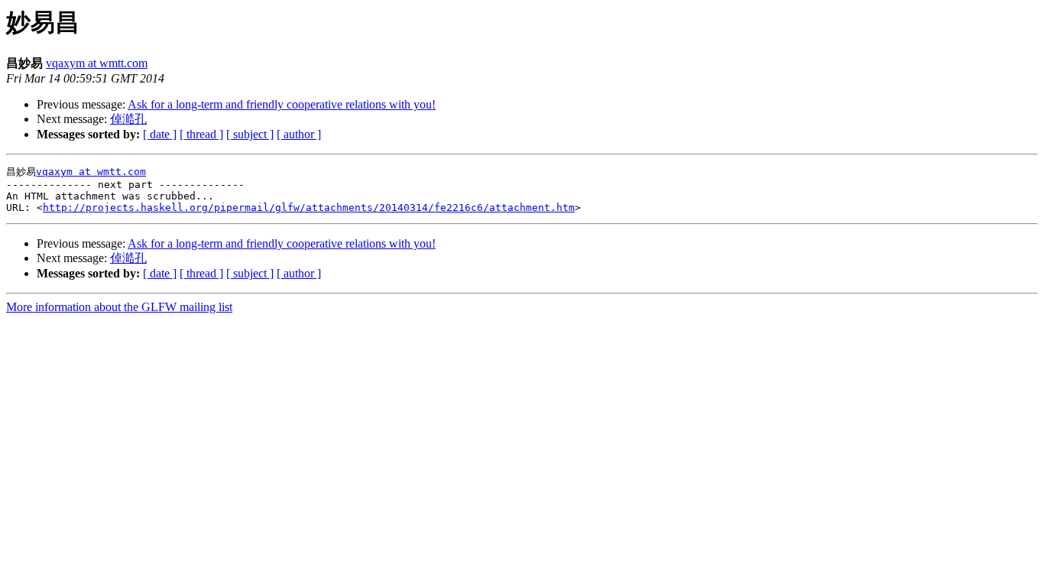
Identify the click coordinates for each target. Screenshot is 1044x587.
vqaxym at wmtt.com (97, 63)
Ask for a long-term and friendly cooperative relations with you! (282, 104)
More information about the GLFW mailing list (119, 306)
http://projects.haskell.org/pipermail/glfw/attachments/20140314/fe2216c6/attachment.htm (309, 207)
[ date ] (160, 134)
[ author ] (299, 134)
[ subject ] (250, 134)
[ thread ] (201, 134)
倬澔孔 (128, 118)
